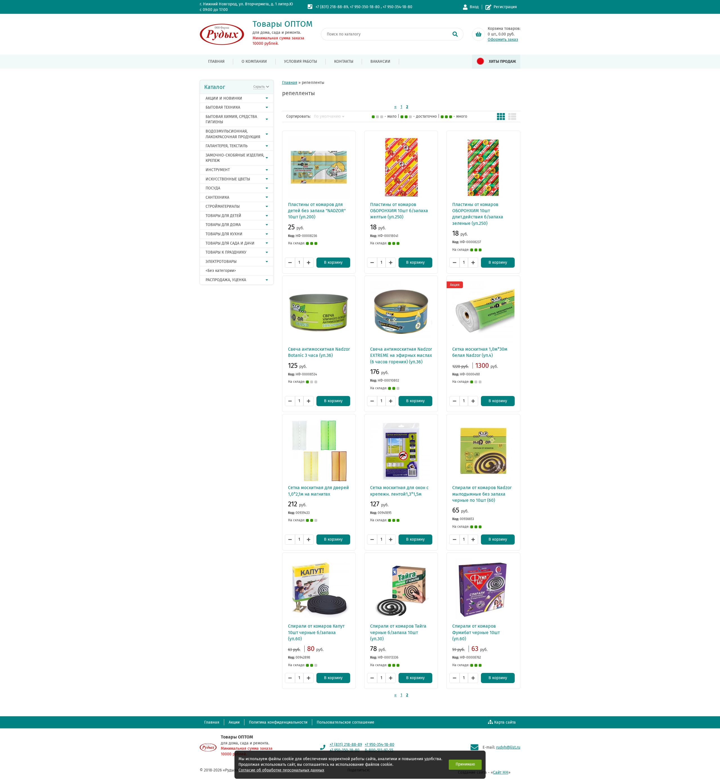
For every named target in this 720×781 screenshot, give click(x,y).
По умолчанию (327, 116)
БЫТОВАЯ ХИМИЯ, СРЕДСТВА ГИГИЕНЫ (231, 119)
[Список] (512, 116)
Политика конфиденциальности (278, 722)
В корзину (333, 262)
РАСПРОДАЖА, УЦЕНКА (226, 280)
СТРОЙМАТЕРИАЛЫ (223, 206)
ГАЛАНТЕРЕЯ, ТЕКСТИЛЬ (227, 146)
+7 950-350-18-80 (365, 7)
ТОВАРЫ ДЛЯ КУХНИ (224, 234)
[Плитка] (501, 116)
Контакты (343, 61)
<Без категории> (221, 270)
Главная (216, 61)
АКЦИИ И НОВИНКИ (224, 98)
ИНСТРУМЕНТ (218, 169)
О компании (254, 61)
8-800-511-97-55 (379, 750)
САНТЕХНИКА (217, 197)
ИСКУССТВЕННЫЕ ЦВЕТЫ (228, 179)
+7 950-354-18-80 (397, 7)
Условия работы (300, 61)
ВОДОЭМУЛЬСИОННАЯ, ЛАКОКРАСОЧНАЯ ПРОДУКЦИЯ (233, 134)
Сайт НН (500, 772)
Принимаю (465, 764)
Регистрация (505, 7)
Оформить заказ (503, 39)
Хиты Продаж (502, 61)
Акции (234, 722)
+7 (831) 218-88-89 (332, 7)
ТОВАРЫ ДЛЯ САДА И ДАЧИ (230, 243)
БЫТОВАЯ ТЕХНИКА (223, 107)
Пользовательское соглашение (345, 722)
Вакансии (380, 61)
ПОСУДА (213, 188)
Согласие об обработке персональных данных (281, 770)
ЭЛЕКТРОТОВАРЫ (221, 261)
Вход (474, 7)
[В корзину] (478, 34)
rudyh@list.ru (508, 747)
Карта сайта (505, 722)
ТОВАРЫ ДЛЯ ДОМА (223, 224)
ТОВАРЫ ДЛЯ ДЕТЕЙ (223, 215)
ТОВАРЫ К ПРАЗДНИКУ (226, 252)
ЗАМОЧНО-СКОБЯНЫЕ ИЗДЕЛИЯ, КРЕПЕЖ (235, 158)
